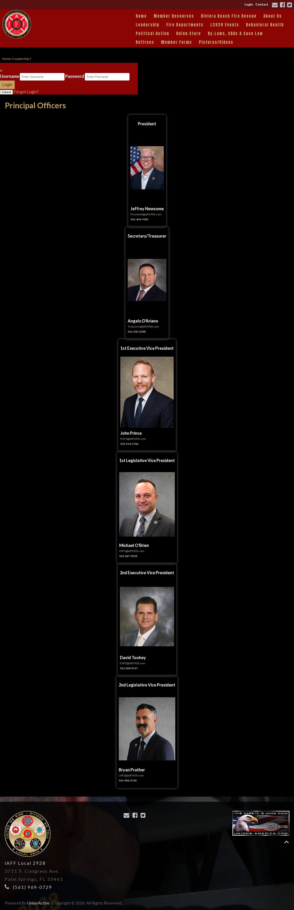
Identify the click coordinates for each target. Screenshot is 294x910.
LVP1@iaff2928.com (131, 551)
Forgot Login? (26, 91)
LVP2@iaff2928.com (131, 775)
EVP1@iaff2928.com (133, 438)
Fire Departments (185, 25)
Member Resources (174, 16)
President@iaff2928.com (145, 214)
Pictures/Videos (216, 42)
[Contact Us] (275, 5)
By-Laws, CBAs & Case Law (235, 33)
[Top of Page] (286, 842)
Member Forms (176, 42)
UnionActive (38, 902)
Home (141, 16)
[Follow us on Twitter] (290, 5)
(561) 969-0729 (32, 887)
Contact (261, 4)
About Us (272, 16)
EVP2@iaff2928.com (132, 663)
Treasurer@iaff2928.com (143, 326)
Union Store (188, 33)
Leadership (147, 25)
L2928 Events (224, 25)
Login (249, 4)
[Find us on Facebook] (283, 5)
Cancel (6, 92)
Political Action (152, 33)
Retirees (145, 42)
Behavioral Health (265, 25)
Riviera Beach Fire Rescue (229, 16)
